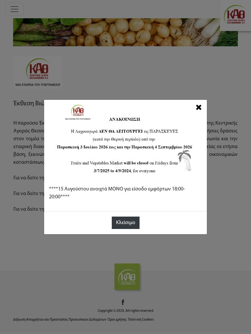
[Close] (199, 107)
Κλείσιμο (125, 222)
